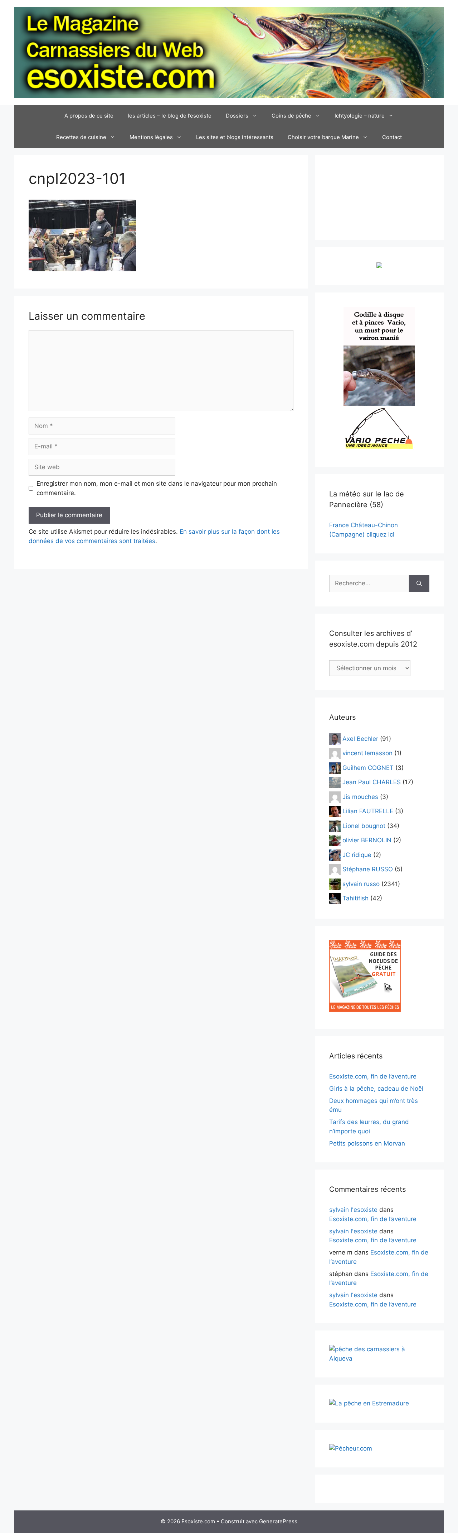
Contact (392, 137)
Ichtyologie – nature (360, 115)
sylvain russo (361, 883)
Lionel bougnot (363, 825)
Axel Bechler (360, 738)
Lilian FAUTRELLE (367, 811)
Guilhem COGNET (368, 767)
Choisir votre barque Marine (323, 137)
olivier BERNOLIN (366, 840)
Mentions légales (151, 137)
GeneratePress (278, 1521)
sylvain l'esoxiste (353, 1209)
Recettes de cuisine (81, 137)
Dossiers (237, 115)
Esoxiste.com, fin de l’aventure (372, 1076)
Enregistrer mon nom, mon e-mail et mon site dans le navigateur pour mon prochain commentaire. (156, 488)
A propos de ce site (88, 115)
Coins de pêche (291, 115)
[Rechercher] (419, 583)
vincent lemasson (367, 753)
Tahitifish (355, 898)
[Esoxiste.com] (229, 52)
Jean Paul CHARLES (371, 782)
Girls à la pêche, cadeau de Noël (376, 1088)
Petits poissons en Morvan (367, 1143)
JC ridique (356, 854)
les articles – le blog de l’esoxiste (169, 115)
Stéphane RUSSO (367, 869)
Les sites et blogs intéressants (234, 137)
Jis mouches (360, 796)
